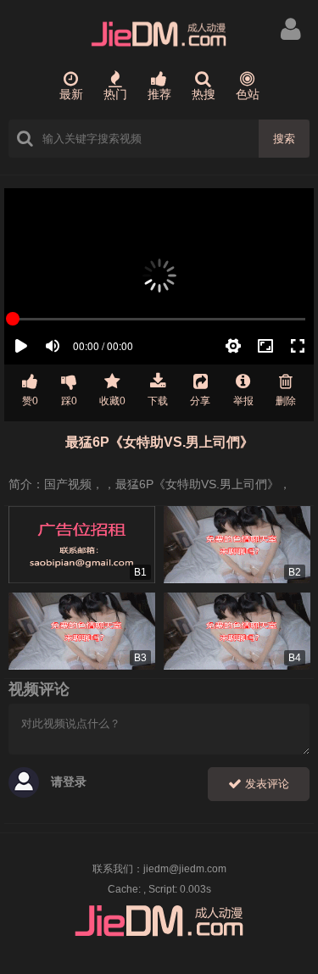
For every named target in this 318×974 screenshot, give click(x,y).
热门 (115, 94)
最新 (71, 94)
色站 (247, 94)
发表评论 (265, 783)
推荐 (159, 94)
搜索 (284, 138)
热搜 (203, 94)
